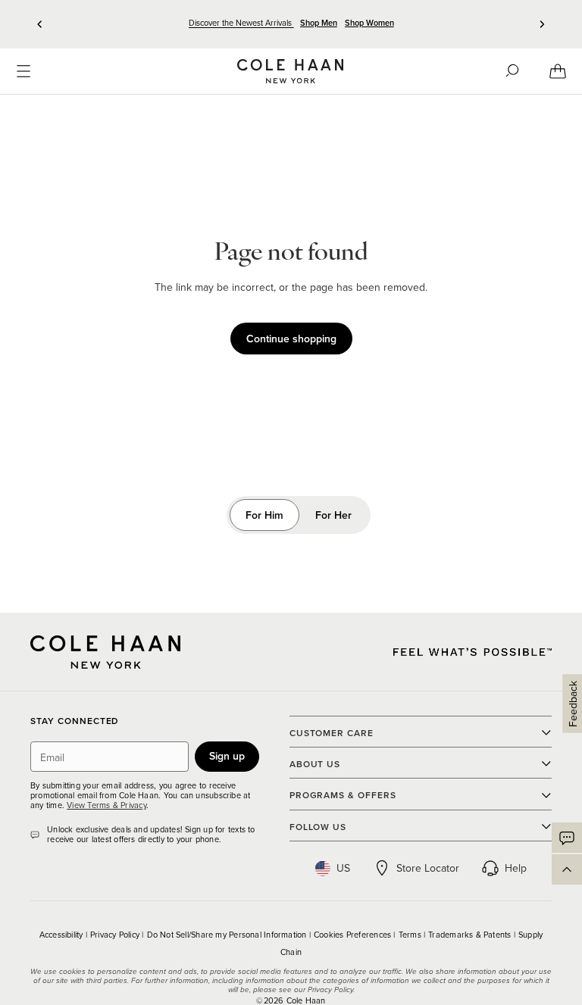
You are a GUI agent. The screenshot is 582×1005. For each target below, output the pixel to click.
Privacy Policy (116, 935)
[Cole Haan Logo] (105, 652)
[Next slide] (542, 24)
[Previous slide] (40, 24)
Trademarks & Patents (471, 935)
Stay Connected (74, 721)
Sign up (227, 755)
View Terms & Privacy (106, 805)
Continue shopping (291, 338)
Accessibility (62, 935)
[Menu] (23, 71)
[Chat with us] (567, 837)
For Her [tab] (333, 515)
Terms (411, 935)
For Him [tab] (264, 515)
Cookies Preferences (353, 935)
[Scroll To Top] (567, 869)
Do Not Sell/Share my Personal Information (228, 935)
